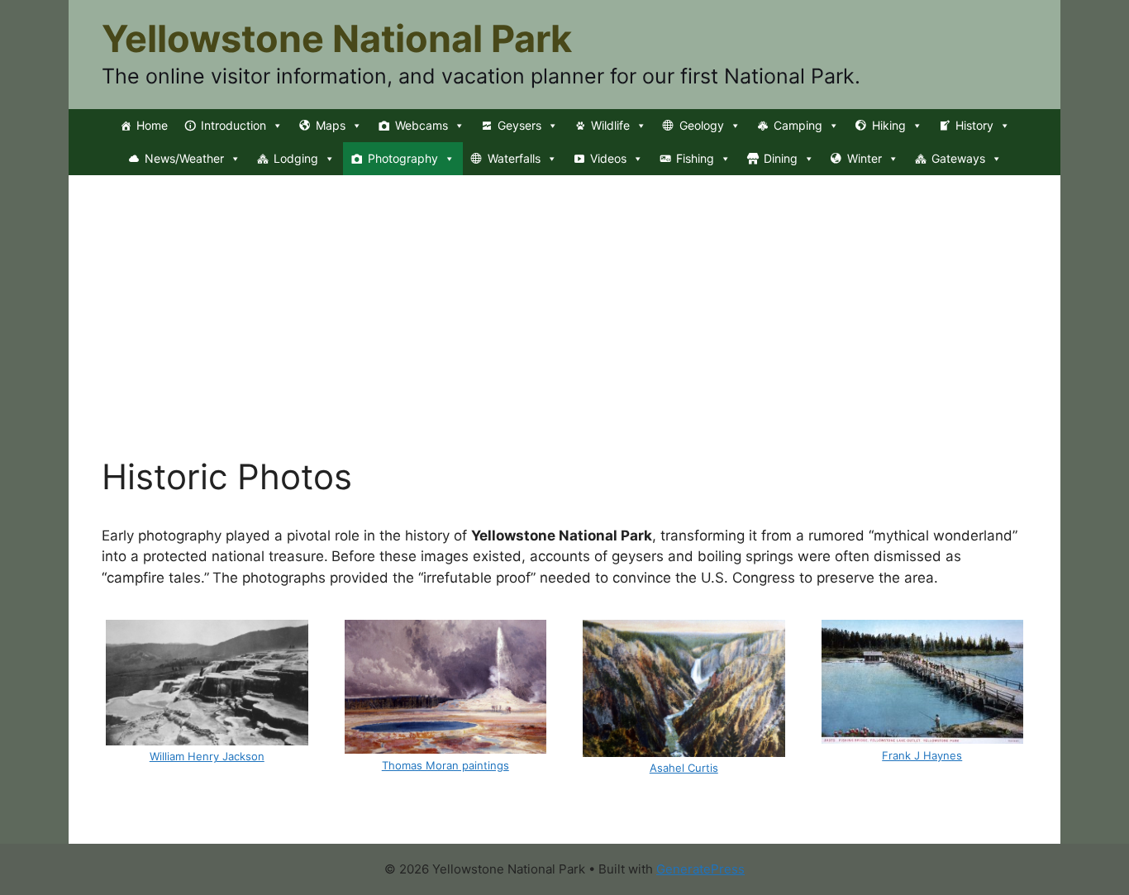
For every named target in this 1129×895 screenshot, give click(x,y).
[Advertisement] (564, 332)
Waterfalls (514, 158)
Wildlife (610, 125)
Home (152, 125)
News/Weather (184, 158)
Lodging (296, 158)
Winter (864, 158)
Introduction (233, 125)
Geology (701, 125)
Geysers (519, 125)
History (974, 125)
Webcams (421, 125)
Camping (798, 125)
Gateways (958, 158)
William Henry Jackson (207, 756)
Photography (403, 158)
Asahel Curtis (684, 767)
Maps (330, 125)
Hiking (889, 125)
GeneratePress (700, 869)
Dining (781, 158)
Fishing (695, 158)
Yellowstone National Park (337, 38)
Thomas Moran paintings (445, 765)
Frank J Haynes (922, 755)
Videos (608, 158)
